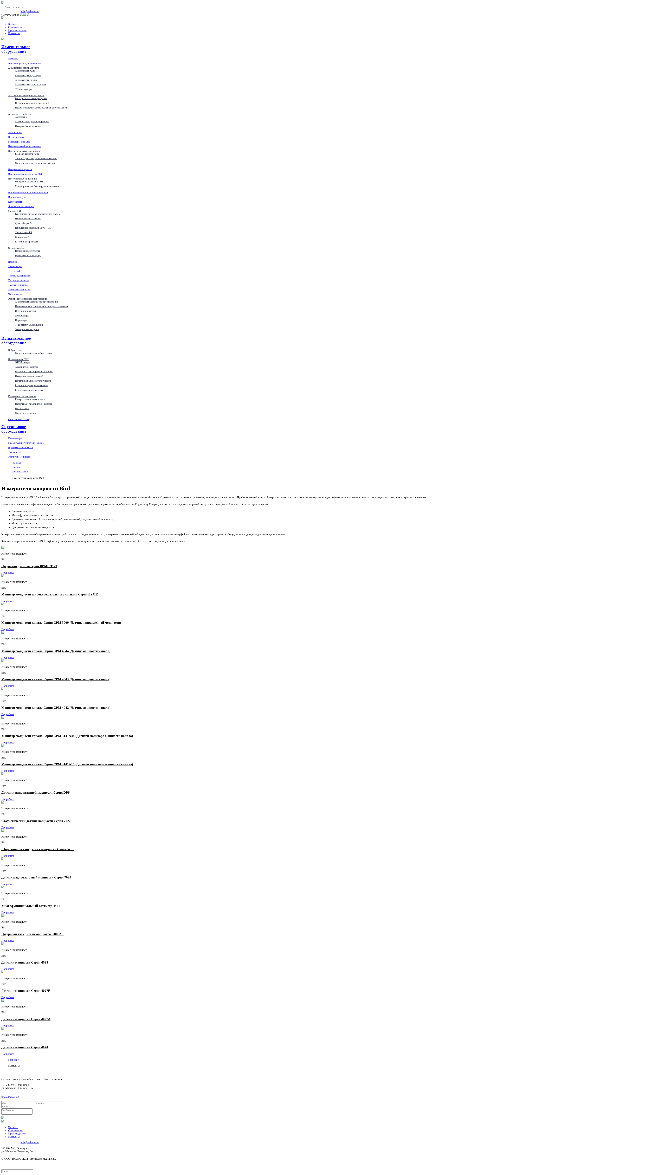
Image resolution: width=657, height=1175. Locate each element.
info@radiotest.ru (30, 11)
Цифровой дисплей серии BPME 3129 (29, 566)
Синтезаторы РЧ (23, 232)
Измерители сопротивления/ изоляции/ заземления (41, 306)
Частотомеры (15, 294)
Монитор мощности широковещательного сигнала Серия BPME (49, 594)
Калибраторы (15, 201)
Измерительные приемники (22, 178)
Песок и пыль (22, 408)
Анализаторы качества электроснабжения (36, 301)
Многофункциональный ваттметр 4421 (30, 906)
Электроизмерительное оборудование (27, 298)
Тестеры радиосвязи (18, 280)
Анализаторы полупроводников (24, 63)
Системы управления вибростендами (34, 353)
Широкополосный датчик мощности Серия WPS (37, 849)
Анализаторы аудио (25, 70)
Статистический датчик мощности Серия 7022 (36, 821)
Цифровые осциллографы (28, 255)
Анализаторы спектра (26, 80)
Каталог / (17, 467)
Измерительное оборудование (15, 49)
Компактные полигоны (27, 153)
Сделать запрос (10, 14)
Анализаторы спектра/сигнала (23, 67)
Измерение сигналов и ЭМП (29, 181)
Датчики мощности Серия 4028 (24, 962)
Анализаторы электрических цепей (26, 95)
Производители (17, 30)
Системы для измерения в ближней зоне (36, 158)
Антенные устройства (19, 114)
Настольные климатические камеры (33, 403)
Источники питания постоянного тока (28, 192)
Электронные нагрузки (27, 329)
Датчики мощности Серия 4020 (24, 1047)
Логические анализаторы (21, 206)
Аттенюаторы (15, 132)
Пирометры (21, 320)
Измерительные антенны (28, 126)
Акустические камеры (26, 366)
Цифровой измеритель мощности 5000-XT (32, 934)
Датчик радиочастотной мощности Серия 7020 (36, 877)
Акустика (13, 58)
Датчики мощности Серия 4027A (25, 1019)
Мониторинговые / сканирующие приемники (38, 186)
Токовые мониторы (18, 285)
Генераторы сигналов (19, 141)
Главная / (17, 462)
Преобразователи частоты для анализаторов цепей (41, 107)
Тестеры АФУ (15, 271)
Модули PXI (14, 211)
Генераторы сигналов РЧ (28, 218)
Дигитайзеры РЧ (23, 223)
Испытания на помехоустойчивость (33, 380)
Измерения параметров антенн (24, 151)
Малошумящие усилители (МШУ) (26, 442)
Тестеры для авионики (19, 275)
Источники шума (17, 197)
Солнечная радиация (25, 413)
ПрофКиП (13, 261)
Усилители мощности (19, 289)
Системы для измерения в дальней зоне (35, 163)
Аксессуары (21, 116)
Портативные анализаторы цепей (32, 103)
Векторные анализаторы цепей (31, 98)
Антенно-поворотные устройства (32, 121)
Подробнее (7, 572)
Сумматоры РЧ (22, 237)
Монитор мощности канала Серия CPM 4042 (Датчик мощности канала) (55, 707)
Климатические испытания (22, 396)
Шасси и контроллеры (26, 241)
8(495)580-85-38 (10, 11)
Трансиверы (14, 452)
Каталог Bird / (20, 471)
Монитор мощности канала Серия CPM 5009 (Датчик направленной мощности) (61, 622)
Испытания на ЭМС (18, 359)
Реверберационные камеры (29, 390)
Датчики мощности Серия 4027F (25, 990)
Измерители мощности (20, 169)
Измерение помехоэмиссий (29, 376)
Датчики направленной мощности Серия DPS (35, 792)
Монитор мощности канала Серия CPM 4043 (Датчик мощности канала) (55, 679)
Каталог (13, 24)
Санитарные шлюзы (18, 419)
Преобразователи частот (20, 447)
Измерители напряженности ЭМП (25, 174)
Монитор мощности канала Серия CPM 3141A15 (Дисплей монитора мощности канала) (67, 764)
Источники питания (25, 311)
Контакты (14, 33)
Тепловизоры (15, 266)
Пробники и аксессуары (27, 250)
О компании (15, 27)
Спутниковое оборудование (13, 428)
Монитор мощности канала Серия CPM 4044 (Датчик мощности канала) (55, 651)
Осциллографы (16, 248)
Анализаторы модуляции (28, 75)
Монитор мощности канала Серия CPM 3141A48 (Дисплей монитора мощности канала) (67, 736)
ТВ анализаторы (23, 89)
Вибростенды (15, 350)
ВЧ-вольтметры (16, 137)
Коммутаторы (15, 438)
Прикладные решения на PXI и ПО (33, 227)
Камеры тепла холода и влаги (30, 399)
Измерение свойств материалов (24, 146)
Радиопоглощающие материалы (31, 385)
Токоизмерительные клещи (29, 324)
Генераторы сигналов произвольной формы (37, 214)
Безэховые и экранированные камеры (34, 371)
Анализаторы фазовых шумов (30, 84)
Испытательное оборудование (16, 340)
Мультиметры (22, 315)
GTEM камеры (22, 362)
